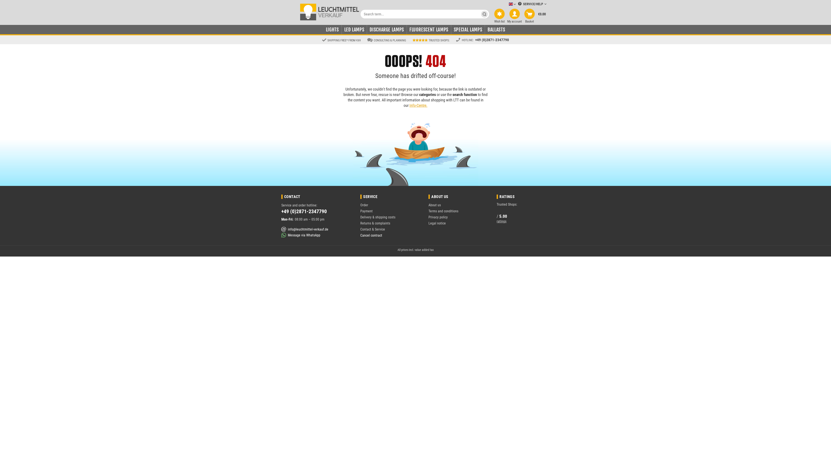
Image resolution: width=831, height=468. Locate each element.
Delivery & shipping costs (377, 217)
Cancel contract (371, 235)
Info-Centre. (418, 105)
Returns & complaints (375, 223)
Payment (366, 211)
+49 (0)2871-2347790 (492, 40)
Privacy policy (438, 217)
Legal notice (437, 223)
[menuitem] (506, 4)
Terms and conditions (443, 211)
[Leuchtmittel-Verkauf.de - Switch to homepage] (329, 12)
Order (364, 205)
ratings (501, 221)
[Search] (484, 14)
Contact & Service (372, 229)
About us (434, 205)
